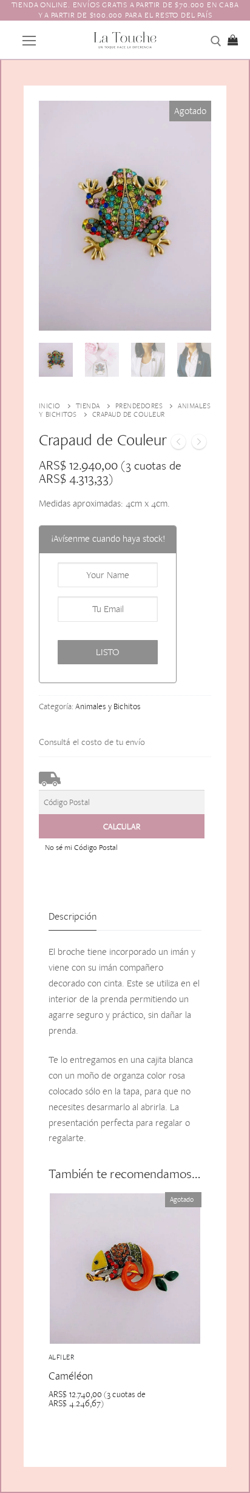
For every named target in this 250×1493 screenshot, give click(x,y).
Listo (108, 651)
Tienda (88, 406)
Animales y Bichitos (108, 706)
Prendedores (139, 406)
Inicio (50, 406)
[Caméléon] (199, 444)
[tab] (72, 917)
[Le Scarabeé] (178, 444)
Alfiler (62, 1357)
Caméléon (71, 1376)
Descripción (72, 916)
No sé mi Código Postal (81, 847)
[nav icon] (29, 39)
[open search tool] (216, 41)
